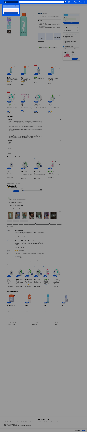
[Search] (64, 2)
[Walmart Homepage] (2, 2)
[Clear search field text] (62, 2)
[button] (74, 2)
